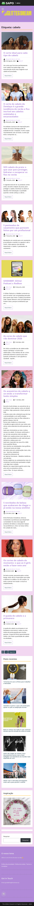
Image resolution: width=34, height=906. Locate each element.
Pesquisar (6, 836)
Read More (8, 76)
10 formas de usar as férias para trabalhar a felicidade (17, 682)
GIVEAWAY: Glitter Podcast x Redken (12, 282)
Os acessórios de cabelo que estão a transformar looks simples (16, 394)
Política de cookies (20, 864)
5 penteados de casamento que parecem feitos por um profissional (16, 228)
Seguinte (12, 652)
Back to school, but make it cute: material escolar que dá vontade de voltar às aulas (16, 730)
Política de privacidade (7, 864)
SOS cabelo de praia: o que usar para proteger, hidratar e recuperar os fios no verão (15, 171)
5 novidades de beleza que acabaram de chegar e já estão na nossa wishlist (17, 505)
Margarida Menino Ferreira (13, 59)
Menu (3, 9)
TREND (7, 402)
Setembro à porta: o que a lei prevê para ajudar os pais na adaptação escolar (16, 706)
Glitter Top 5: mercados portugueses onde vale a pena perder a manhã (15, 781)
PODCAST (8, 289)
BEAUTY (21, 61)
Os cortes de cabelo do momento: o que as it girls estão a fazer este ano (17, 563)
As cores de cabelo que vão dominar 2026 (15, 337)
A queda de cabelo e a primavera (14, 617)
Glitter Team (9, 287)
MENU (18, 3)
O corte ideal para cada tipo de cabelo (15, 54)
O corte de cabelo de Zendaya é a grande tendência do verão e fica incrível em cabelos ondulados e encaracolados (16, 110)
